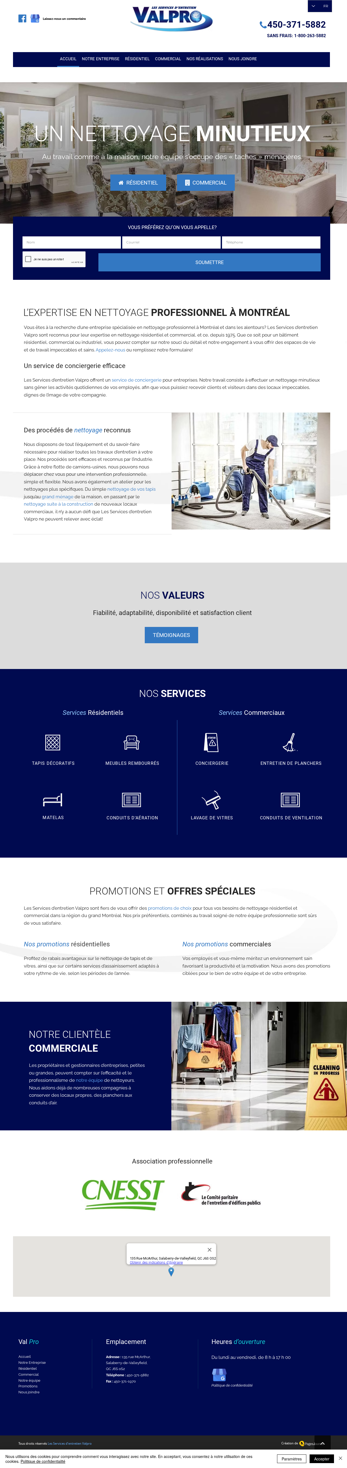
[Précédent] (29, 153)
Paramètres (292, 1458)
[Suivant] (317, 153)
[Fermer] (340, 1459)
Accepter (321, 1458)
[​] (22, 18)
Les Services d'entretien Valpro (70, 1443)
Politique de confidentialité (43, 1461)
